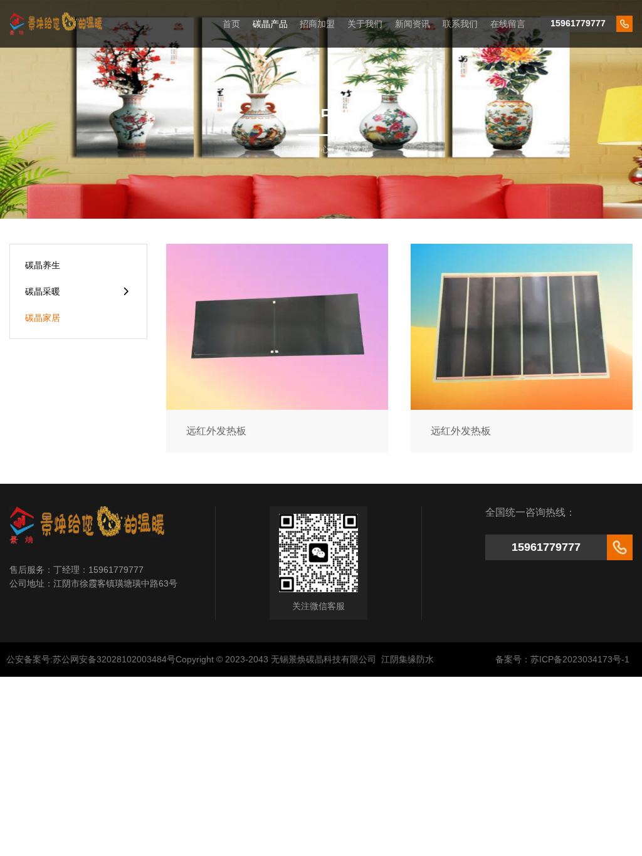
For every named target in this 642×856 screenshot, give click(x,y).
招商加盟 (317, 24)
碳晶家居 (42, 318)
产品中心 (313, 149)
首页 (231, 24)
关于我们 (364, 24)
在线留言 (507, 24)
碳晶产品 (270, 24)
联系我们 (460, 24)
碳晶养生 (42, 265)
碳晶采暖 (42, 291)
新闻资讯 (412, 24)
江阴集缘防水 (407, 659)
